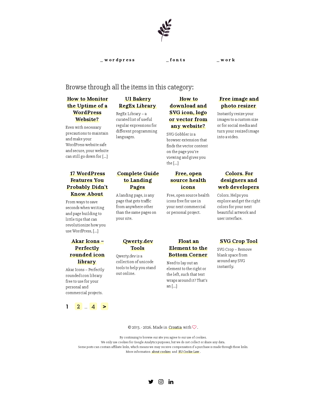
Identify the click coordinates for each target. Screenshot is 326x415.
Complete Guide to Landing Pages (138, 180)
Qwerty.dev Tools (138, 244)
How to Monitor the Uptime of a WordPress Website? (87, 109)
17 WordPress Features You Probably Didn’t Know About (87, 183)
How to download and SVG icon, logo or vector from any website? (188, 112)
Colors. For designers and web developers (238, 180)
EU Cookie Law (189, 352)
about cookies (161, 352)
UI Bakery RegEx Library (137, 102)
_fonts (176, 59)
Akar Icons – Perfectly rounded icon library (87, 251)
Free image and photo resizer (239, 102)
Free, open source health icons (188, 180)
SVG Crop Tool (239, 241)
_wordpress (117, 59)
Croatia (175, 327)
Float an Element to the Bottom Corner (188, 248)
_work (226, 59)
